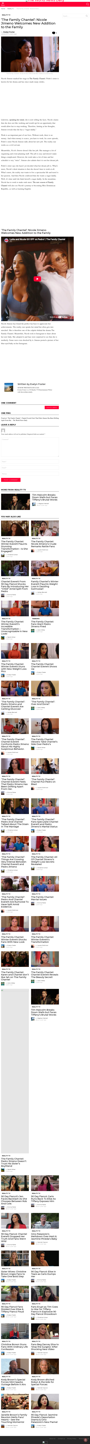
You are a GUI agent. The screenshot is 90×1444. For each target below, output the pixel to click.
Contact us (61, 1438)
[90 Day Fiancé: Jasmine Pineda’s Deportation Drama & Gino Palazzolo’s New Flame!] (45, 1401)
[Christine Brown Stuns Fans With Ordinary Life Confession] (15, 1331)
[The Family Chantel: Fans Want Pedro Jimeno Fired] (45, 608)
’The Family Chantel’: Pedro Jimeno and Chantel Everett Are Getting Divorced (13, 705)
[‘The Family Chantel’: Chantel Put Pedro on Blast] (45, 766)
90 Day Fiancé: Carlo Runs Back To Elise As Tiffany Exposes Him (43, 1199)
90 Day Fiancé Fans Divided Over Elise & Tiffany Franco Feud (12, 1309)
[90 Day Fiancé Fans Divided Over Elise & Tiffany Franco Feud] (15, 1293)
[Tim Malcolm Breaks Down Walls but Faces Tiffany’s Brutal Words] (15, 502)
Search (87, 16)
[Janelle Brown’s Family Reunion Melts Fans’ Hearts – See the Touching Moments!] (15, 1401)
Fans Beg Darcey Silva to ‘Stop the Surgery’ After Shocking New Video (45, 1347)
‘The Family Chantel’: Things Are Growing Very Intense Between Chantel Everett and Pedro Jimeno (13, 862)
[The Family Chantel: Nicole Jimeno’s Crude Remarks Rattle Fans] (45, 528)
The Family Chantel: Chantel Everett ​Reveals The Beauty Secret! (44, 974)
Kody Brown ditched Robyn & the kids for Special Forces (42, 1382)
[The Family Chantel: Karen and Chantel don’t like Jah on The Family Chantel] (15, 959)
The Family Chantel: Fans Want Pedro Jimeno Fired (42, 624)
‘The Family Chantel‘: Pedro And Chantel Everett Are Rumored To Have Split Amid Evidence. (15, 902)
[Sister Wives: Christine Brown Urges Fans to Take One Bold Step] (15, 1258)
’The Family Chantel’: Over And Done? (43, 702)
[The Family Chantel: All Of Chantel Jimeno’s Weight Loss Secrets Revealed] (45, 844)
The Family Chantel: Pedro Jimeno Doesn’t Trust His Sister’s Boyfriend (13, 1162)
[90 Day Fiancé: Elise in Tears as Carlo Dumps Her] (45, 1258)
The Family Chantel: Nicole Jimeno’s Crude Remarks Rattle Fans (43, 544)
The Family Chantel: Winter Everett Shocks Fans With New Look (14, 939)
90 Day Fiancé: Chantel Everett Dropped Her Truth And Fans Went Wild (14, 1238)
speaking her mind (16, 119)
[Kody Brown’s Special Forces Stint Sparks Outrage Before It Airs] (15, 1366)
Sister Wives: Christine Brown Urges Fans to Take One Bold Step (13, 1274)
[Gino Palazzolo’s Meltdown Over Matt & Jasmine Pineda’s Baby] (45, 1221)
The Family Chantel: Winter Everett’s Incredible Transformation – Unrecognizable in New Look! (14, 627)
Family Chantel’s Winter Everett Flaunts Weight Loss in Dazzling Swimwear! (44, 585)
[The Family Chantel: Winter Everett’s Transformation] (45, 924)
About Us (52, 1438)
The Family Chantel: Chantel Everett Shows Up (44, 666)
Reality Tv (20, 490)
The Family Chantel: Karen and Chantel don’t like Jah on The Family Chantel (15, 976)
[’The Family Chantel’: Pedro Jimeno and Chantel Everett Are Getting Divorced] (15, 688)
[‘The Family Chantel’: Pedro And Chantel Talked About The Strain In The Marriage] (15, 806)
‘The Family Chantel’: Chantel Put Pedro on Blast (43, 781)
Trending (36, 618)
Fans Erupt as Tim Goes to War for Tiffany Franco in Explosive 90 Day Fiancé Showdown (44, 1310)
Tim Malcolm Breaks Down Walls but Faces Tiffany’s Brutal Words (45, 497)
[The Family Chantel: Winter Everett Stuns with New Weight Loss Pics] (15, 651)
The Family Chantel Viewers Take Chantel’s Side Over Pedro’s (44, 741)
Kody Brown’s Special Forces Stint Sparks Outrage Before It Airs (13, 1382)
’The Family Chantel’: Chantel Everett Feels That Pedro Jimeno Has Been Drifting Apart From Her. (14, 784)
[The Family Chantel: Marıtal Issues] (45, 884)
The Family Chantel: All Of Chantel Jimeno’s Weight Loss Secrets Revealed (44, 861)
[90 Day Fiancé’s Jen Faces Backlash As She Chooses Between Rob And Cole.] (15, 1183)
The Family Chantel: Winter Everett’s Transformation (42, 939)
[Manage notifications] (85, 1440)
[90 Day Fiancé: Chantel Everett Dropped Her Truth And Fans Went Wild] (15, 1221)
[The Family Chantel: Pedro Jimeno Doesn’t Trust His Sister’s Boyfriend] (15, 1071)
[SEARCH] (87, 4)
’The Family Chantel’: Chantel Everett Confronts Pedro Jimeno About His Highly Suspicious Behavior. (15, 744)
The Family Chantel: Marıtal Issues (42, 898)
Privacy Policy (71, 1438)
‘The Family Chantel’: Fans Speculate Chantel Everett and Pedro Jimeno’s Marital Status (44, 823)
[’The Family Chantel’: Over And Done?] (45, 688)
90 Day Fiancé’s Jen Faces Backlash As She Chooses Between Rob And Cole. (14, 1200)
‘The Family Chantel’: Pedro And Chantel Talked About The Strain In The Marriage (15, 823)
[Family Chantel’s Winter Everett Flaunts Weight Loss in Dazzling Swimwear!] (45, 568)
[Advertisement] (30, 101)
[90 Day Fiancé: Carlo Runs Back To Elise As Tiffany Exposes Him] (45, 1183)
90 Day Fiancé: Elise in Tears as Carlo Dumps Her (43, 1274)
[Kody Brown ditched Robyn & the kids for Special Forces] (45, 1366)
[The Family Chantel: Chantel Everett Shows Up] (45, 651)
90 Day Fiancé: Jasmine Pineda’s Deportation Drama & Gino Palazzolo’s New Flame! (44, 1418)
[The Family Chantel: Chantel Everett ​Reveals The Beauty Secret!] (45, 959)
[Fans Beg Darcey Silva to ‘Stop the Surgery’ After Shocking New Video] (45, 1331)
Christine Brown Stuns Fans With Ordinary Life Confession (14, 1347)
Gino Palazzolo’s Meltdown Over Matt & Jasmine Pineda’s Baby (44, 1236)
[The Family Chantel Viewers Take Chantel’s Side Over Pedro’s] (45, 726)
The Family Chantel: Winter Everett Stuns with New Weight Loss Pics (14, 668)
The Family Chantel (37, 78)
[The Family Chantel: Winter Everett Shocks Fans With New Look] (15, 924)
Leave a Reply (51, 407)
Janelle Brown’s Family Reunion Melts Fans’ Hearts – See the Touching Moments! (14, 1418)
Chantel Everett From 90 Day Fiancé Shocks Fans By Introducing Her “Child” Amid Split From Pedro (15, 586)
